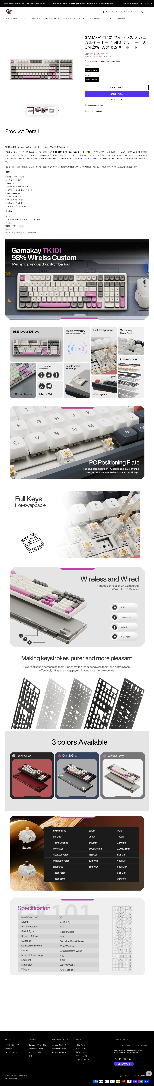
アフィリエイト (81, 1056)
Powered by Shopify (11, 1079)
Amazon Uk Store (59, 1052)
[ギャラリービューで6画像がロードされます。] (52, 110)
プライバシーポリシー (13, 1052)
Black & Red (121, 70)
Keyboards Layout (36, 1049)
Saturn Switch (91, 80)
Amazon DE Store (59, 1049)
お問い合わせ (81, 1045)
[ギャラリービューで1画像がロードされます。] (30, 110)
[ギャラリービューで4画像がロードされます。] (37, 110)
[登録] (147, 1045)
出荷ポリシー (81, 1052)
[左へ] (24, 110)
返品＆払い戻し (81, 1049)
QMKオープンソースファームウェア (89, 158)
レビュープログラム (83, 1060)
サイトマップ (81, 1063)
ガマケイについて (12, 1045)
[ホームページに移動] (8, 12)
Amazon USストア (59, 1045)
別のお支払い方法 (116, 99)
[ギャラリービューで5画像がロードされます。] (45, 110)
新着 (30, 1056)
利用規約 (8, 1049)
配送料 (87, 56)
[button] (136, 11)
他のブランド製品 (35, 1052)
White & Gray (91, 70)
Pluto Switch (107, 80)
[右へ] (58, 110)
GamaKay (13, 1076)
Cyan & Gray (106, 70)
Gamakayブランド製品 (38, 1045)
